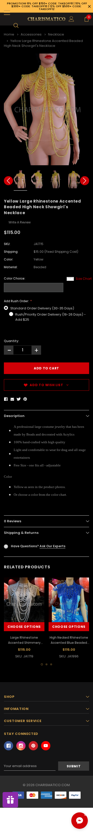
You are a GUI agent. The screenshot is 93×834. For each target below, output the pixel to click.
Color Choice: (14, 278)
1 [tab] (42, 664)
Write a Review (20, 222)
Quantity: (11, 341)
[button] (79, 820)
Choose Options (24, 626)
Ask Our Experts (52, 546)
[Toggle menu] (7, 13)
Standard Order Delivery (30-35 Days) (42, 308)
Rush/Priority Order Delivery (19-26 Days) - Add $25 (50, 317)
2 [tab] (46, 664)
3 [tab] (51, 664)
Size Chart (84, 278)
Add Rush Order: (17, 301)
